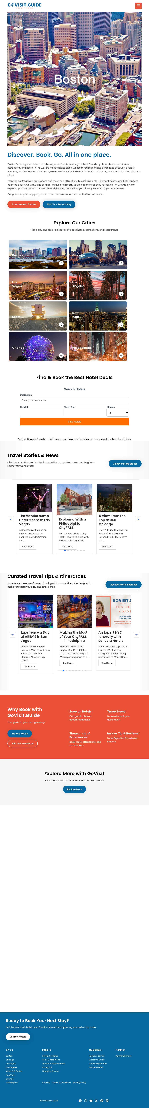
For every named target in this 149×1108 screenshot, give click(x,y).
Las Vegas (11, 1064)
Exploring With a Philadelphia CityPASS (72, 523)
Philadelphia (12, 1083)
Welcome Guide (96, 1060)
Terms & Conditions (61, 1083)
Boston (9, 1056)
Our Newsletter (96, 1067)
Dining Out (47, 1067)
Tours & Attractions (51, 1060)
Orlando (10, 1079)
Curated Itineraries (98, 1064)
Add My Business (123, 1056)
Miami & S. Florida (14, 1071)
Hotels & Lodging (50, 1056)
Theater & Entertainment (53, 1064)
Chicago (10, 1060)
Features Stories (96, 1056)
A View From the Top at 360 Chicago (112, 520)
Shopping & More (50, 1071)
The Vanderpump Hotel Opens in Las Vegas (34, 520)
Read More (27, 546)
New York (10, 1075)
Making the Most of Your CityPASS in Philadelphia (73, 636)
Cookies (46, 1083)
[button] (138, 6)
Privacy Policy (79, 1083)
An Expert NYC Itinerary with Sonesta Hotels (110, 636)
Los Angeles (11, 1067)
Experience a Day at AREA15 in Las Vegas (35, 636)
